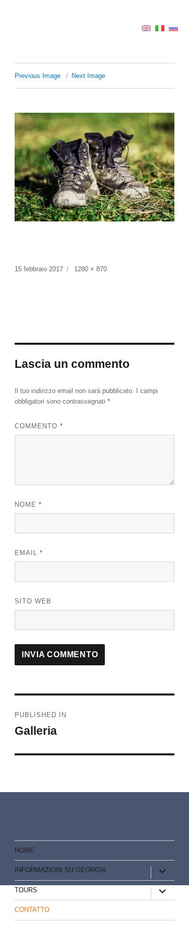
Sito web (33, 601)
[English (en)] (146, 27)
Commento (39, 426)
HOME (24, 850)
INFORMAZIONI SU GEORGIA (60, 870)
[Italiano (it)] (159, 27)
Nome (28, 504)
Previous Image (37, 76)
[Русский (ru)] (173, 27)
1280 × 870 (90, 269)
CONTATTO (32, 909)
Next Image (88, 76)
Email (29, 553)
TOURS (26, 890)
